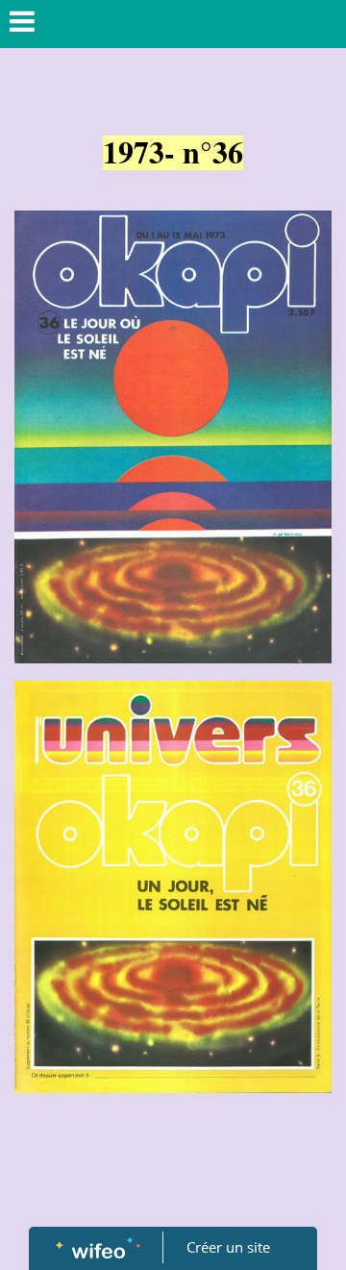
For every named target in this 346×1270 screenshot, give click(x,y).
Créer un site (228, 1247)
